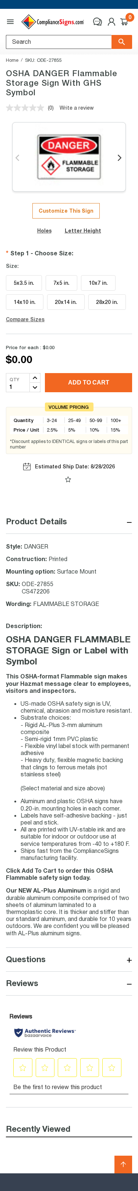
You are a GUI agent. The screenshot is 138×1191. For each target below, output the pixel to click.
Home (12, 60)
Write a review (77, 107)
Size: (12, 266)
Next (120, 158)
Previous (17, 158)
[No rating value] (27, 108)
